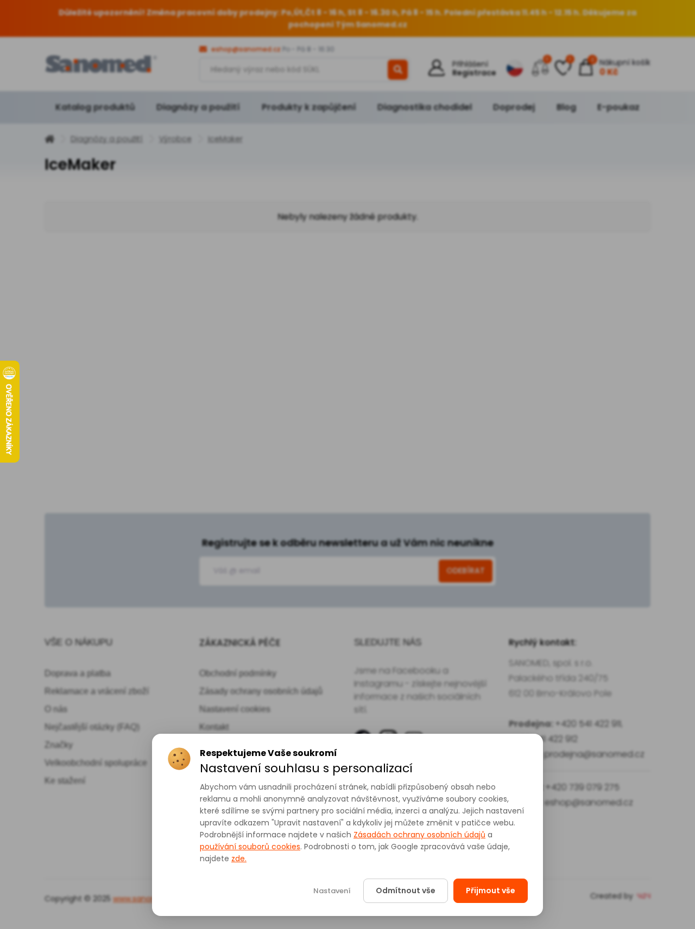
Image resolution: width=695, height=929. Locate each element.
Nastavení (332, 891)
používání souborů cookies (250, 846)
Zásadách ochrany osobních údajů (419, 834)
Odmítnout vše (405, 890)
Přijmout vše (490, 890)
